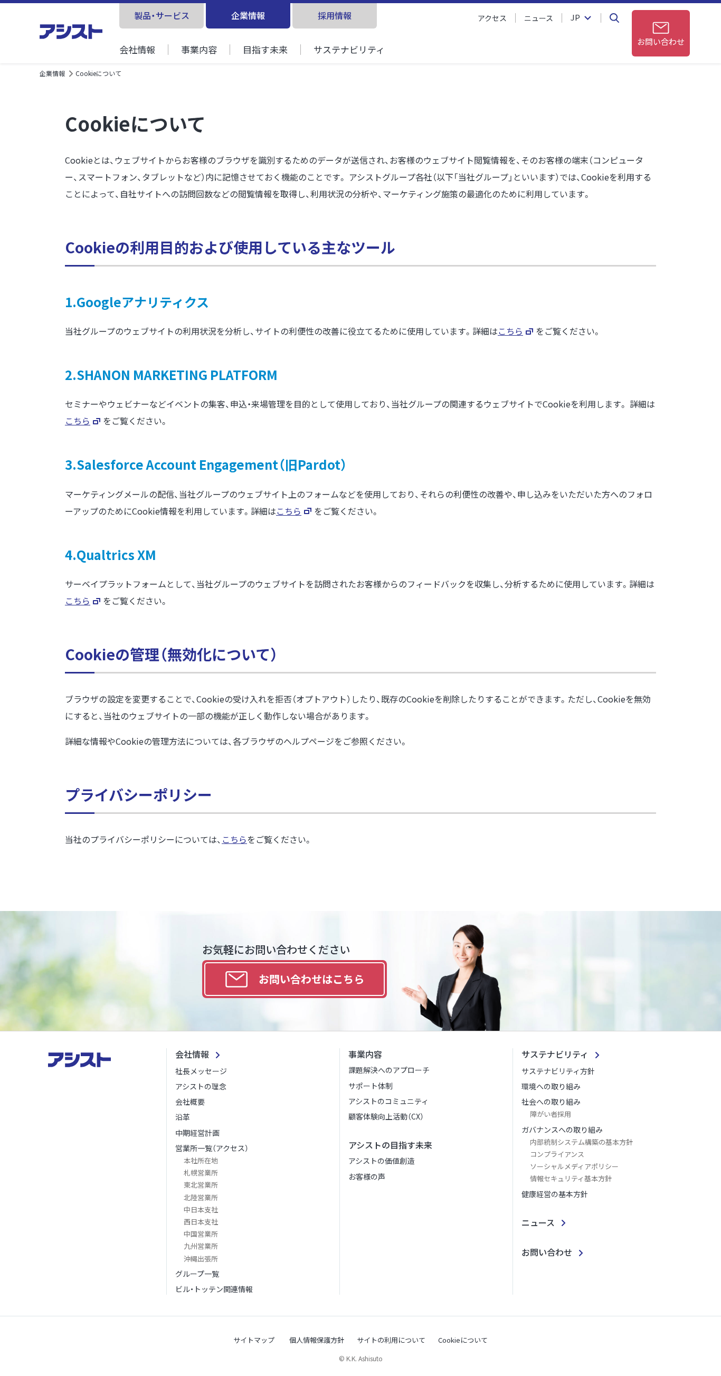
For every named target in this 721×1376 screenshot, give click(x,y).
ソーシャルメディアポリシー (574, 1166)
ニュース (538, 18)
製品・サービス (161, 15)
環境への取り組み (551, 1086)
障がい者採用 (550, 1114)
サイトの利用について (391, 1340)
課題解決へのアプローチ (389, 1070)
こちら (510, 331)
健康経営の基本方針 (554, 1194)
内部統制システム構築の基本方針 (581, 1142)
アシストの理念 (200, 1086)
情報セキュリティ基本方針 (571, 1178)
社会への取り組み (551, 1101)
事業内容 (199, 49)
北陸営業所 (201, 1197)
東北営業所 (201, 1185)
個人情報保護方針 (316, 1340)
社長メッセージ (201, 1071)
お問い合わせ (546, 1252)
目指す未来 (265, 49)
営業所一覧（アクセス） (212, 1148)
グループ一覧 (197, 1273)
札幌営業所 (201, 1173)
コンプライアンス (557, 1154)
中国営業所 (201, 1234)
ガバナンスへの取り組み (562, 1129)
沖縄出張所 (201, 1259)
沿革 (182, 1117)
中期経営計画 (197, 1132)
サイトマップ (253, 1340)
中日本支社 (201, 1209)
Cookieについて (463, 1340)
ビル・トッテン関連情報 (214, 1289)
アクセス (492, 18)
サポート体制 (370, 1085)
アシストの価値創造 (381, 1160)
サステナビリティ (349, 49)
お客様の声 (366, 1176)
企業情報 (248, 15)
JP (575, 18)
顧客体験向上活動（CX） (386, 1116)
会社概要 (190, 1101)
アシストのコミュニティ (388, 1101)
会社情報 (137, 49)
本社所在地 (201, 1160)
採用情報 (335, 15)
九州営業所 (201, 1246)
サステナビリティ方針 (558, 1071)
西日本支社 (201, 1222)
